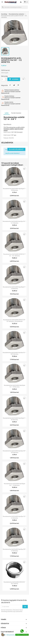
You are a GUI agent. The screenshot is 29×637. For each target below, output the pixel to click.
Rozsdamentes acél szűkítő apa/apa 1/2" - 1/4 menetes (14, 517)
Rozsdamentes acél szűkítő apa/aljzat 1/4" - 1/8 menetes (14, 386)
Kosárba (13, 79)
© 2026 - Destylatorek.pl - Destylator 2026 (13, 635)
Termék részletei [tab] (16, 113)
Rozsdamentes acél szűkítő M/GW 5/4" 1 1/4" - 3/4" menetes (14, 254)
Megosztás (10, 85)
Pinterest (18, 85)
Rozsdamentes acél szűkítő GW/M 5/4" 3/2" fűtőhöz (14, 582)
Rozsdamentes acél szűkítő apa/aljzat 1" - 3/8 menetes (14, 189)
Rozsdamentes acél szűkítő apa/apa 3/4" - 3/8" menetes (14, 353)
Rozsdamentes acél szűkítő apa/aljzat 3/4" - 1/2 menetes (14, 484)
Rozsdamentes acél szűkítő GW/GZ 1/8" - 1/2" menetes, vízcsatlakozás (14, 320)
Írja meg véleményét (16, 149)
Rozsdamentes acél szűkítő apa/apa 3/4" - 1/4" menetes (14, 222)
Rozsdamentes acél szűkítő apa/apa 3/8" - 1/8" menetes (14, 451)
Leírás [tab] (6, 113)
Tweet (14, 85)
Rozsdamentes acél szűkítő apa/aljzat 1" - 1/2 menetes (14, 287)
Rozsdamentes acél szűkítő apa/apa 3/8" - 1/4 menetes (14, 550)
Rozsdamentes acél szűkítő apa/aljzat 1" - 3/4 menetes (14, 418)
